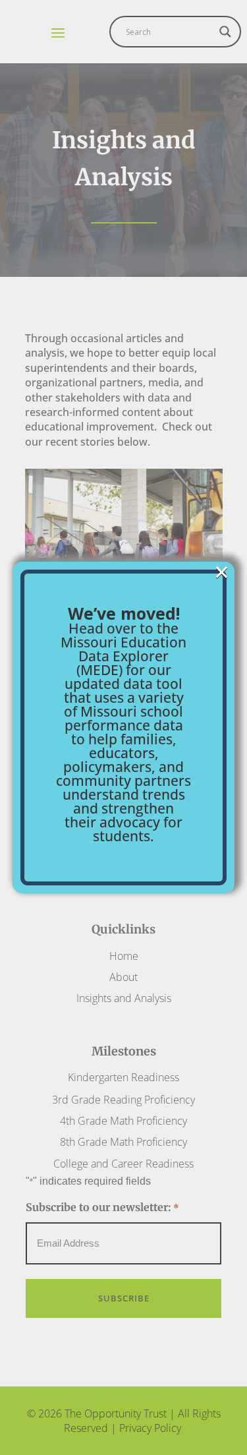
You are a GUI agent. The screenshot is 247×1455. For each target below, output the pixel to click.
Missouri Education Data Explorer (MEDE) (123, 656)
